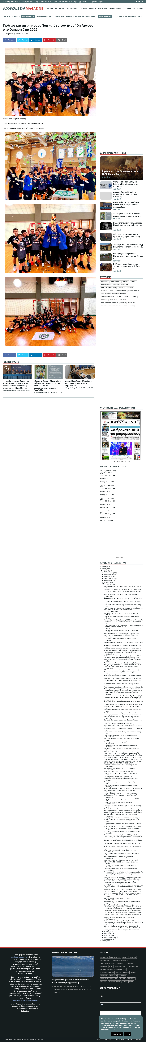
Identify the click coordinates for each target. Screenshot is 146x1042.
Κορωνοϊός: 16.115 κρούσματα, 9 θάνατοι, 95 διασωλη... (123, 678)
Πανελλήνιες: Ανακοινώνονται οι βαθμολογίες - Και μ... (123, 912)
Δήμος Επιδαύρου (96, 2)
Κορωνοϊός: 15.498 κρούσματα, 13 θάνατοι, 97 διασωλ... (123, 620)
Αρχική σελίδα (27, 2)
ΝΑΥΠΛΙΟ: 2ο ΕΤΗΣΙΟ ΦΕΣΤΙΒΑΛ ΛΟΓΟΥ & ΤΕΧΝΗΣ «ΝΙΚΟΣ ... (121, 614)
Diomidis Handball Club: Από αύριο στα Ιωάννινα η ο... (122, 809)
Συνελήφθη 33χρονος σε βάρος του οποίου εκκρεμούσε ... (123, 701)
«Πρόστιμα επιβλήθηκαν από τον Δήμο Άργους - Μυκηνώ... (121, 636)
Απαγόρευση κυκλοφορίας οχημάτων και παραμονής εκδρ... (122, 660)
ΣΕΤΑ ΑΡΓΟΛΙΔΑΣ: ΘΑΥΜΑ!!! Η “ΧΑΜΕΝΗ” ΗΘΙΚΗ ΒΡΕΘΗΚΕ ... (120, 639)
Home (99, 1039)
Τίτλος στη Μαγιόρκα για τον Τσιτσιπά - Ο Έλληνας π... (123, 907)
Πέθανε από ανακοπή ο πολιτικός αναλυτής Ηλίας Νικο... (121, 617)
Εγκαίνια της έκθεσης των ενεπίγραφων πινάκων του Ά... (122, 646)
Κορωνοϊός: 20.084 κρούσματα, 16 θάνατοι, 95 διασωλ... (123, 755)
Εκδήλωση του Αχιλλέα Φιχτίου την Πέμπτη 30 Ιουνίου (123, 713)
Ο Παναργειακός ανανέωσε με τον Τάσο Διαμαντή (121, 670)
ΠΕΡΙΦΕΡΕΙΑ (72, 9)
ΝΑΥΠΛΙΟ (134, 296)
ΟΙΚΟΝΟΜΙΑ (104, 300)
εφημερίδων (126, 461)
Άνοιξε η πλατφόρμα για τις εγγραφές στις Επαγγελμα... (119, 857)
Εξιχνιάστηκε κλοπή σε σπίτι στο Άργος (118, 723)
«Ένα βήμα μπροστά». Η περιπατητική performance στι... (123, 715)
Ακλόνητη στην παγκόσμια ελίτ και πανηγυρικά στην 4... (123, 687)
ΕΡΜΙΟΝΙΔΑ (104, 290)
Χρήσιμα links (119, 1039)
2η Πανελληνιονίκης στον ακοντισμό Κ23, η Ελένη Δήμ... (123, 757)
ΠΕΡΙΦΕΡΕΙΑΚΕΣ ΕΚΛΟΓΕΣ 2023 (109, 302)
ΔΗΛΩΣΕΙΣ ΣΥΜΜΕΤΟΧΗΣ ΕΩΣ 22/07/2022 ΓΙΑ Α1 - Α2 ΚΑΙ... (122, 592)
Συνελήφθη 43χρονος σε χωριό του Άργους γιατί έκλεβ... (121, 779)
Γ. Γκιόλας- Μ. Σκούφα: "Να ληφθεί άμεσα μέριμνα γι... (123, 754)
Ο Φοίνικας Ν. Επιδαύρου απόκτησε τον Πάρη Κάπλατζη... (120, 653)
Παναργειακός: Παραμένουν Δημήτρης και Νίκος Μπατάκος (121, 667)
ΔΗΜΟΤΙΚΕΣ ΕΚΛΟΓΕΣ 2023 (108, 287)
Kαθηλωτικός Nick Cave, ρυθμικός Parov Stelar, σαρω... (123, 921)
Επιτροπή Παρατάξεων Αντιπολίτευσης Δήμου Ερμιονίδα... (120, 765)
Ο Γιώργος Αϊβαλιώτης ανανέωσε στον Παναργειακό (122, 910)
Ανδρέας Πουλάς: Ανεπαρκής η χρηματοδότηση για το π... (123, 726)
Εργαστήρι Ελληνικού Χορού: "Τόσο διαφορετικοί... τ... (123, 881)
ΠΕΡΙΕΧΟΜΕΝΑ (115, 9)
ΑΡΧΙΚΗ (50, 9)
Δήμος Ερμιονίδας (80, 2)
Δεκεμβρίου (108, 573)
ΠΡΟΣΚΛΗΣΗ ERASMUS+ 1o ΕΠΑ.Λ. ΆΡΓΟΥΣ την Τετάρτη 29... (123, 823)
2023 (104, 569)
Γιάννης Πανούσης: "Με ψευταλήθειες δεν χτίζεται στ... (123, 649)
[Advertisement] (121, 112)
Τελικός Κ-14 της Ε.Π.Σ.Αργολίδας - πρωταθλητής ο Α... (123, 891)
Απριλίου (107, 933)
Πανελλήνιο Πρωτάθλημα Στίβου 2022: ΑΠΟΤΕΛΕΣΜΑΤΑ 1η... (123, 923)
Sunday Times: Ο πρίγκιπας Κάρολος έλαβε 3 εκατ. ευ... (123, 905)
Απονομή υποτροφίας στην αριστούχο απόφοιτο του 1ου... (122, 782)
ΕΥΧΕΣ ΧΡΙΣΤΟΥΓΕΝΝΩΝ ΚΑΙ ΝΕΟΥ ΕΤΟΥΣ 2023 (113, 293)
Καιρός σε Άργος (106, 472)
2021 (104, 941)
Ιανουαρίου (108, 939)
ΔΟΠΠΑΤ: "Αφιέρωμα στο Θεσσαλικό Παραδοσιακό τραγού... (122, 832)
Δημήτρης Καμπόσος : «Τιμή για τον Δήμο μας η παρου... (123, 759)
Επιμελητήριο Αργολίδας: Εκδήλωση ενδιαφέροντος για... (122, 732)
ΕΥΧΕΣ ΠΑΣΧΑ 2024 (133, 290)
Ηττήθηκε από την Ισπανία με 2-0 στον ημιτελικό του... (123, 908)
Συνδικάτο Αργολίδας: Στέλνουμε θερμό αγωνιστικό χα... (122, 622)
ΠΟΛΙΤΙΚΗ (123, 302)
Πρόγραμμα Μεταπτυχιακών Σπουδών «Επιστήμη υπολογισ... (121, 786)
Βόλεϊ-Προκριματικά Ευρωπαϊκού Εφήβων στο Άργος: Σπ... (123, 587)
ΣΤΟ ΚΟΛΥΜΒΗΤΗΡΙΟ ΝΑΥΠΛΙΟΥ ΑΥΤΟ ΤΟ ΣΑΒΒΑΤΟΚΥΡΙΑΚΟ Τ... (118, 610)
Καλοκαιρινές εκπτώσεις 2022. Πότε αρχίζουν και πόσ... (121, 672)
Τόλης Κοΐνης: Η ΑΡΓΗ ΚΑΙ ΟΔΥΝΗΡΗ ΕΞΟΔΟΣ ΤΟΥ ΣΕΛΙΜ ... (121, 895)
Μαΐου (106, 932)
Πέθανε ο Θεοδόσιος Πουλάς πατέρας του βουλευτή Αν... (122, 915)
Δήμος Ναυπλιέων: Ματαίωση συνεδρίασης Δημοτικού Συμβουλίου (69, 16)
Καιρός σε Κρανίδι (106, 511)
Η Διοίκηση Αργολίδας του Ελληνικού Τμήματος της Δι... (122, 874)
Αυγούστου (108, 580)
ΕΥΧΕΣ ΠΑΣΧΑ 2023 (121, 290)
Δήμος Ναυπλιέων (42, 2)
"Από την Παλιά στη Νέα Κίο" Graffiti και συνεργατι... (122, 893)
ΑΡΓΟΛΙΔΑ (59, 9)
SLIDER (126, 306)
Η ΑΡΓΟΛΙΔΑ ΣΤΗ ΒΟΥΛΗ (107, 296)
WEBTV (140, 9)
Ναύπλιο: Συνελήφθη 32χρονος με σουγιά (118, 771)
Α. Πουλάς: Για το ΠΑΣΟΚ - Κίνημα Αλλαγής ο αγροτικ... (123, 650)
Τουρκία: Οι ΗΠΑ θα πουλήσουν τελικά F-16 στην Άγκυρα (121, 693)
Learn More (117, 1034)
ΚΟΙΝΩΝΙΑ (126, 296)
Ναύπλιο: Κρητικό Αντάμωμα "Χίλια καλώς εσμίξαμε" (122, 877)
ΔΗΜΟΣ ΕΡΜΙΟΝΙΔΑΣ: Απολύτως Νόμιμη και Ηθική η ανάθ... (122, 820)
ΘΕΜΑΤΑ (92, 9)
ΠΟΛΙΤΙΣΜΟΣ (131, 302)
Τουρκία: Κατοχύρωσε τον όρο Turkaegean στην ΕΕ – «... (123, 794)
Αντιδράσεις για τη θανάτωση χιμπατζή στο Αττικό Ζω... (122, 902)
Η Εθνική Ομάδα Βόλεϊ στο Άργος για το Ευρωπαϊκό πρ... (122, 844)
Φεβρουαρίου (109, 937)
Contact (138, 1039)
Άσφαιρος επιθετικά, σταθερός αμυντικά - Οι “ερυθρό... (120, 796)
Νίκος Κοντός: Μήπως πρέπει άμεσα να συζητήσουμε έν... (122, 698)
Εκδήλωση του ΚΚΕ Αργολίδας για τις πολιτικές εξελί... (123, 788)
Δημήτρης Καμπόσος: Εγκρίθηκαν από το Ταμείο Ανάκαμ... (121, 631)
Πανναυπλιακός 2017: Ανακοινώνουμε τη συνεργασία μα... (122, 681)
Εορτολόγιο (120, 557)
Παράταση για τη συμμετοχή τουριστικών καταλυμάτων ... (118, 803)
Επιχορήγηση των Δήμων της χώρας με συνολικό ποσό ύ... (123, 598)
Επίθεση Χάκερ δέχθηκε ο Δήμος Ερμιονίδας (119, 777)
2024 (104, 567)
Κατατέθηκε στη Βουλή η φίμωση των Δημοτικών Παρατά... (121, 717)
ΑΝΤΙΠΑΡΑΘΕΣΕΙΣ (116, 281)
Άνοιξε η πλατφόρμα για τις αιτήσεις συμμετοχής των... (123, 811)
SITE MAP (130, 1039)
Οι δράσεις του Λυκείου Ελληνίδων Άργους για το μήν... (123, 704)
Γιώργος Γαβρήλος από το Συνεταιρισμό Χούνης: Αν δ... (123, 818)
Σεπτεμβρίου (109, 578)
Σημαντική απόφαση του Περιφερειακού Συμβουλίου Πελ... (122, 710)
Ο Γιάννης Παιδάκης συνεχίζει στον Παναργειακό (121, 926)
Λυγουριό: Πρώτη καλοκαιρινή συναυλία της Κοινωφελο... (119, 791)
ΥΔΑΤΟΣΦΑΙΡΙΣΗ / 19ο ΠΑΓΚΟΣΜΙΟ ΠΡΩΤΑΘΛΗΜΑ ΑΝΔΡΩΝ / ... (121, 595)
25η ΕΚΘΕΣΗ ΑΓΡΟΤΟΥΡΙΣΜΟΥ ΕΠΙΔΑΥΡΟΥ (118, 763)
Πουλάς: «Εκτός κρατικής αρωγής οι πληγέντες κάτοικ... (120, 774)
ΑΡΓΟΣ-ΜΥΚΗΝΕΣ (106, 284)
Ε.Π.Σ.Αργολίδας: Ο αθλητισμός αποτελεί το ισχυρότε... (123, 752)
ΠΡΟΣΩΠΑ (102, 9)
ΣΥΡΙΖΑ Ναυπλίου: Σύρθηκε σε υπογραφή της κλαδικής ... (123, 729)
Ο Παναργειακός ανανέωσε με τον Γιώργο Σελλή (121, 860)
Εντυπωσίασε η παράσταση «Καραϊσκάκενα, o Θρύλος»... (120, 866)
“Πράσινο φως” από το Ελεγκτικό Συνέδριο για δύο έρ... (122, 707)
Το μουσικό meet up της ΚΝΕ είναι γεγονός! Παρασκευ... (123, 625)
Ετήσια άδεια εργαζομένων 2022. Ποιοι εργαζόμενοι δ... (123, 691)
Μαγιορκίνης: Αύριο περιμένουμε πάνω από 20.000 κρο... (121, 799)
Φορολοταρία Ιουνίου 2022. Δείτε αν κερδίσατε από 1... (123, 813)
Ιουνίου (108, 584)
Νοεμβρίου (108, 575)
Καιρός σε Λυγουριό (107, 498)
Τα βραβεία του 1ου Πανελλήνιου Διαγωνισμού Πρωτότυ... (120, 746)
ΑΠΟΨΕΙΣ (83, 9)
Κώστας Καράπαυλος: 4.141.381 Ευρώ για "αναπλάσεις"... (118, 899)
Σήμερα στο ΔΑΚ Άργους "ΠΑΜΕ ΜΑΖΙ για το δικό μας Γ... (123, 840)
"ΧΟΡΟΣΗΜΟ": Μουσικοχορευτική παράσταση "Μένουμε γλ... (120, 883)
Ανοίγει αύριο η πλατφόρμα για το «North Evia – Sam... (123, 665)
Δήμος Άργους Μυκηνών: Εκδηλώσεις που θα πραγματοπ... (120, 850)
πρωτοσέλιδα (117, 461)
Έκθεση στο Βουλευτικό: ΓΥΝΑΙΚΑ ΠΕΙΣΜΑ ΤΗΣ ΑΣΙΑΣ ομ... (122, 602)
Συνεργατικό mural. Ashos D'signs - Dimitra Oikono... (122, 930)
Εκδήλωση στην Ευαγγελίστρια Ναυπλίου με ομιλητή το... (122, 605)
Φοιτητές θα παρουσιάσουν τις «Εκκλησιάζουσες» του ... (123, 720)
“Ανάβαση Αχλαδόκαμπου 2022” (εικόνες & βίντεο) (121, 879)
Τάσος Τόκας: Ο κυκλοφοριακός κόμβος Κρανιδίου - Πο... (122, 854)
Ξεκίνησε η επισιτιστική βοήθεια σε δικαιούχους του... (123, 761)
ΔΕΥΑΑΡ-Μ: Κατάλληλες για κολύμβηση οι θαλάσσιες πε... (122, 847)
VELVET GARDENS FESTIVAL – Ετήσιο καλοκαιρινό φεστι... (121, 627)
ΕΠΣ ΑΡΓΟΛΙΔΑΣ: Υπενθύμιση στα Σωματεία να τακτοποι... (120, 815)
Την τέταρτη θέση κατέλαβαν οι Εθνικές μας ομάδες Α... (123, 872)
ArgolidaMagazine (35, 16)
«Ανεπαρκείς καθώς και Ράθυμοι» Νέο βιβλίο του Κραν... (121, 684)
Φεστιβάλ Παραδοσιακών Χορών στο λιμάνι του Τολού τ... (123, 675)
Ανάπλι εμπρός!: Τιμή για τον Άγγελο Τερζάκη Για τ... (122, 633)
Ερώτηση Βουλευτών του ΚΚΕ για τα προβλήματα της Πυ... (122, 806)
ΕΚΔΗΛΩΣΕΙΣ (129, 9)
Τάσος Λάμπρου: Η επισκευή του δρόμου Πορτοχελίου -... (123, 837)
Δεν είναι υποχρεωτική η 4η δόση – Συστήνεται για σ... (123, 589)
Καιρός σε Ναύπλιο (107, 485)
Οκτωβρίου (108, 576)
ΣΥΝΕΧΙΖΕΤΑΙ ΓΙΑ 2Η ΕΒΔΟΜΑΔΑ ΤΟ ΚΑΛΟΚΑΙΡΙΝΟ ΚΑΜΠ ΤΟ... (121, 829)
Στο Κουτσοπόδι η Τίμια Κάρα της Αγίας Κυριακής (121, 658)
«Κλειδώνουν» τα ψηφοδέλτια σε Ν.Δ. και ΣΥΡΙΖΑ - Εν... (123, 928)
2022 (106, 571)
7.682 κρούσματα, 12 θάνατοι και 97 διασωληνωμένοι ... (123, 826)
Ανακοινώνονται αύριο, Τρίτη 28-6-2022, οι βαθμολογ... (123, 835)
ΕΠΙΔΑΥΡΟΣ (130, 287)
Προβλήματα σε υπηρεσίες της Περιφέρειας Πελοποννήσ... (119, 742)
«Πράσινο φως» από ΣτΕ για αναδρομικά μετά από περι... (121, 739)
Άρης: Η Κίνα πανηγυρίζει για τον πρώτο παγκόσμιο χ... (123, 608)
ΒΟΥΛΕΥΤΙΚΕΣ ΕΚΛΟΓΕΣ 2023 (120, 284)
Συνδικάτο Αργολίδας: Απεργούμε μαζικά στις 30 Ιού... (123, 656)
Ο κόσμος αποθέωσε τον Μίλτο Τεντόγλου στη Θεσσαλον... (120, 869)
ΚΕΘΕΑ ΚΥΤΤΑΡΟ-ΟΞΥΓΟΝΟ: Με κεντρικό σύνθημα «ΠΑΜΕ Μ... (121, 862)
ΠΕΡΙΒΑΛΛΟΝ (113, 300)
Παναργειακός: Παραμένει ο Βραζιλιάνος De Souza (122, 663)
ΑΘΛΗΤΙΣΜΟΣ (105, 281)
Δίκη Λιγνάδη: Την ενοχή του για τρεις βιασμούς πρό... (123, 689)
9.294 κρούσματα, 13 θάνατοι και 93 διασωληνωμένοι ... (123, 889)
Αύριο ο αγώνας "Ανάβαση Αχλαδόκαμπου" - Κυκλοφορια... (119, 918)
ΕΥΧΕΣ (111, 290)
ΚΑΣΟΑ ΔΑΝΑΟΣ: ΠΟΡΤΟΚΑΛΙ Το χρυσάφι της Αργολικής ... (120, 769)
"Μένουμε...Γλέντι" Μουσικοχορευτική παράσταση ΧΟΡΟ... (121, 749)
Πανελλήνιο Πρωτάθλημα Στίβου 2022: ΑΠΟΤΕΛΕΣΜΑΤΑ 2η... (123, 886)
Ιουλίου (107, 582)
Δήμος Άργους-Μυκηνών (61, 2)
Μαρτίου (107, 935)
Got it (127, 1034)
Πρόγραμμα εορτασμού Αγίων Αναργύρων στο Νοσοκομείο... (120, 735)
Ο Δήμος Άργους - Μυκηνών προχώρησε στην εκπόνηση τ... (123, 643)
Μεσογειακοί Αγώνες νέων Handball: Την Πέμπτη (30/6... (123, 696)
